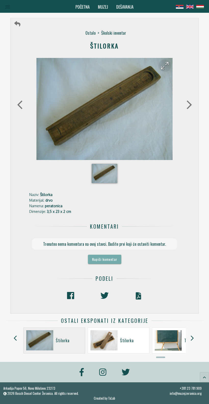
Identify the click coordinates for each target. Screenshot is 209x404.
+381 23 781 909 (191, 388)
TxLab (111, 398)
